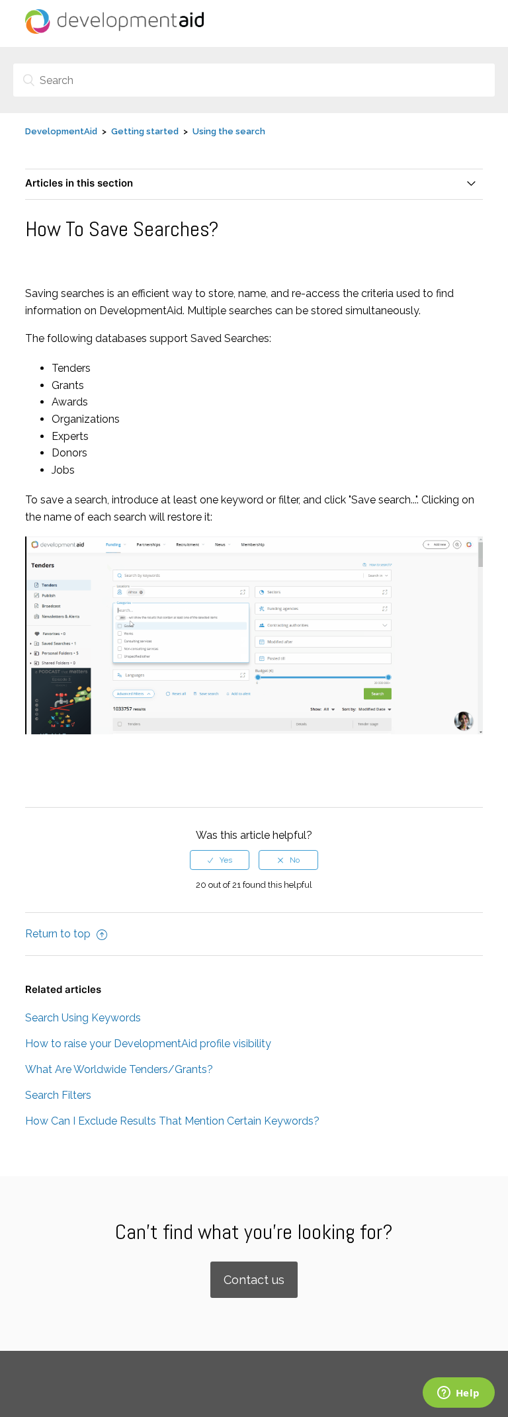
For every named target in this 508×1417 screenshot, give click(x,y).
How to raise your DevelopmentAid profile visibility (148, 1043)
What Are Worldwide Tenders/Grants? (119, 1069)
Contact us (254, 1280)
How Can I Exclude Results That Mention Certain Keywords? (172, 1121)
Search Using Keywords (83, 1017)
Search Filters (58, 1095)
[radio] (219, 860)
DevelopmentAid (61, 131)
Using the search (228, 131)
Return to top (59, 933)
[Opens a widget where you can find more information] (458, 1393)
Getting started (145, 131)
